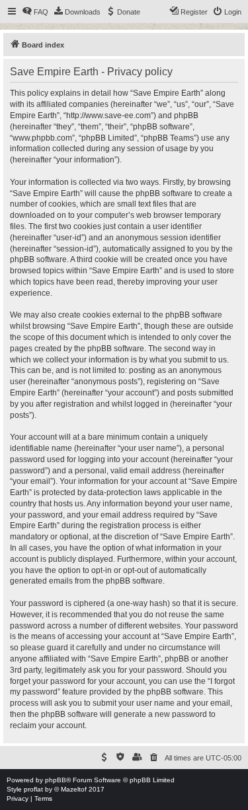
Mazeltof (74, 789)
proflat (33, 789)
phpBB (55, 780)
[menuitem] (35, 12)
